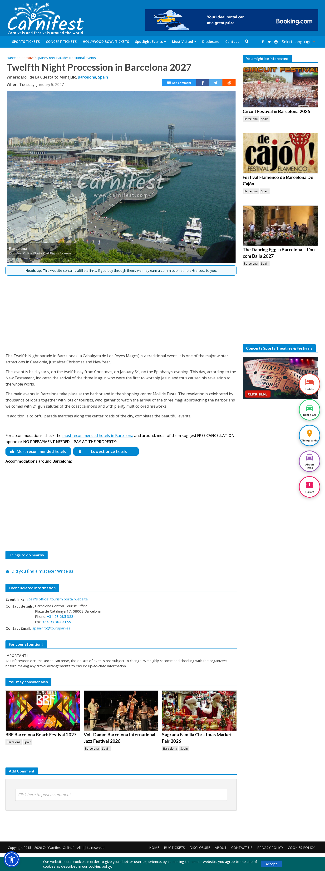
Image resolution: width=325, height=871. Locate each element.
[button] (12, 859)
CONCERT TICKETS (61, 41)
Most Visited (182, 41)
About (221, 847)
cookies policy (100, 866)
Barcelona (14, 57)
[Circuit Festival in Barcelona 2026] (280, 87)
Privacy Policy (270, 847)
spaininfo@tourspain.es (51, 628)
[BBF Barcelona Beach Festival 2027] (42, 710)
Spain (40, 57)
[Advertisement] (121, 312)
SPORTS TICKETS (26, 41)
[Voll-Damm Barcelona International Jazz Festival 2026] (121, 710)
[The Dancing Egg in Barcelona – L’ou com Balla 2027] (280, 225)
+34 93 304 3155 (56, 621)
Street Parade (56, 57)
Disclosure (210, 41)
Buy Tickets (174, 847)
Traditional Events (82, 57)
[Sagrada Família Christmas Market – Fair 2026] (199, 710)
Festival (29, 57)
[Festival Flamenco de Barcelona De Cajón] (280, 153)
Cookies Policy (301, 847)
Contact (232, 41)
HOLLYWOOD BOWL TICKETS (106, 41)
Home (154, 847)
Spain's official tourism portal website (57, 599)
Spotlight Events (149, 41)
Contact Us (241, 847)
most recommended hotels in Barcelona (97, 435)
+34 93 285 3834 (61, 616)
